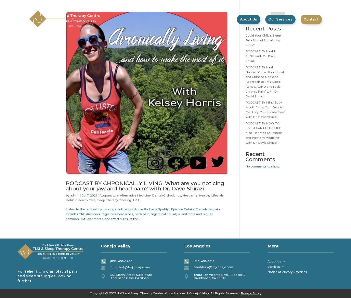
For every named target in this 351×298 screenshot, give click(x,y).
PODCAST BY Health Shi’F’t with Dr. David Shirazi (261, 56)
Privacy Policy (251, 293)
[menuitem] (311, 19)
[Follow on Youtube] (310, 4)
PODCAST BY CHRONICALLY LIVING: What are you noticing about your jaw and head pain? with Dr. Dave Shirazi (145, 186)
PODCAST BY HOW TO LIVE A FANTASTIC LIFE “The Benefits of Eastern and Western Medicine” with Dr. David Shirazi (264, 133)
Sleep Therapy (107, 200)
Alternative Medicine (135, 195)
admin (74, 195)
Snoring (125, 200)
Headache (190, 195)
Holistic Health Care (80, 200)
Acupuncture (109, 195)
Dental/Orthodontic (166, 195)
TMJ (135, 200)
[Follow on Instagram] (318, 4)
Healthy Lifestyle (211, 195)
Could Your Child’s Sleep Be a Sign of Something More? (263, 40)
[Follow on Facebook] (302, 4)
